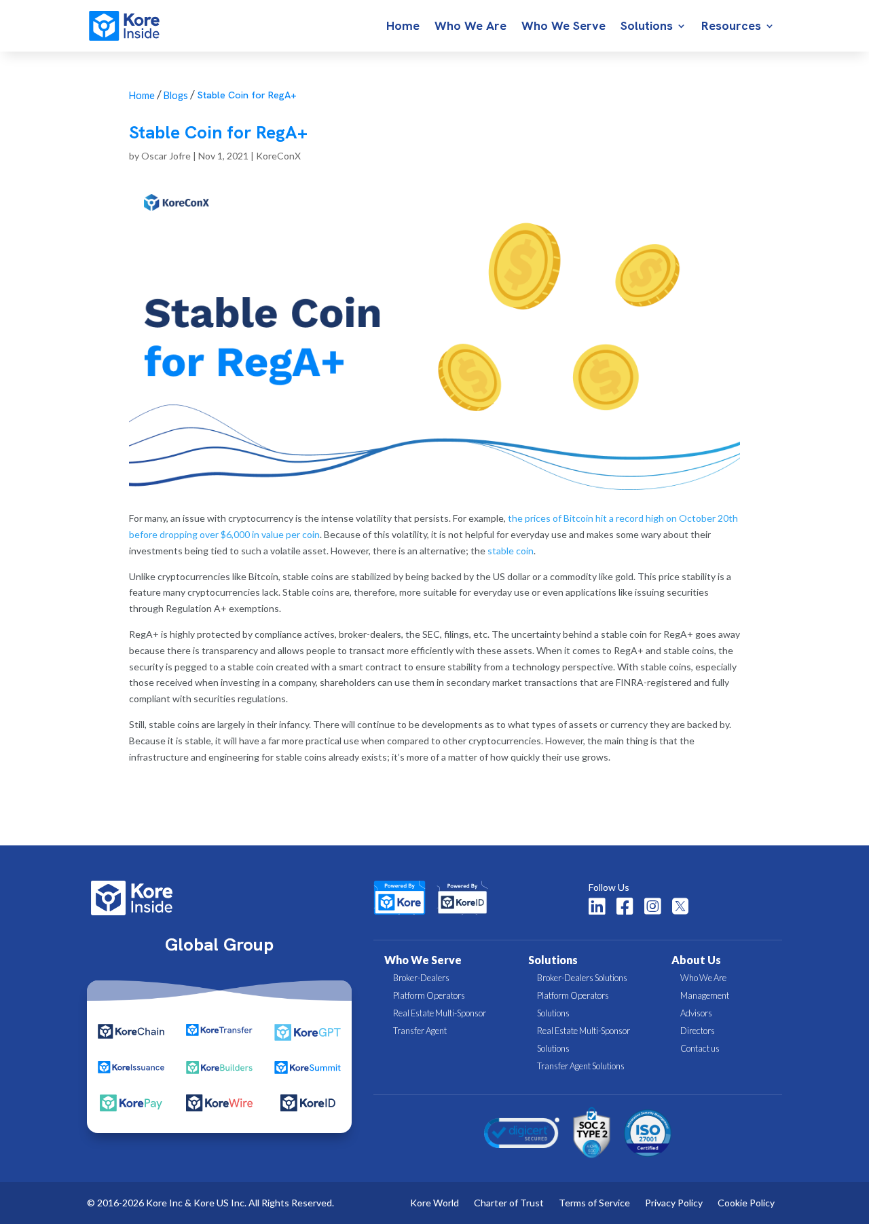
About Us (696, 959)
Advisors (696, 1013)
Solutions (647, 27)
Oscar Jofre (166, 155)
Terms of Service (594, 1203)
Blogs (176, 95)
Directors (697, 1030)
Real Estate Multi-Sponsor (439, 1013)
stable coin (510, 550)
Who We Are (470, 27)
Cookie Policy (746, 1203)
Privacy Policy (674, 1203)
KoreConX (278, 155)
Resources (731, 27)
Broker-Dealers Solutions (582, 977)
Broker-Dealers (421, 977)
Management (704, 995)
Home (403, 27)
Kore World (434, 1203)
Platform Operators (429, 995)
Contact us (700, 1048)
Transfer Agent (420, 1030)
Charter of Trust (509, 1203)
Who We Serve (563, 27)
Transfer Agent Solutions (581, 1065)
